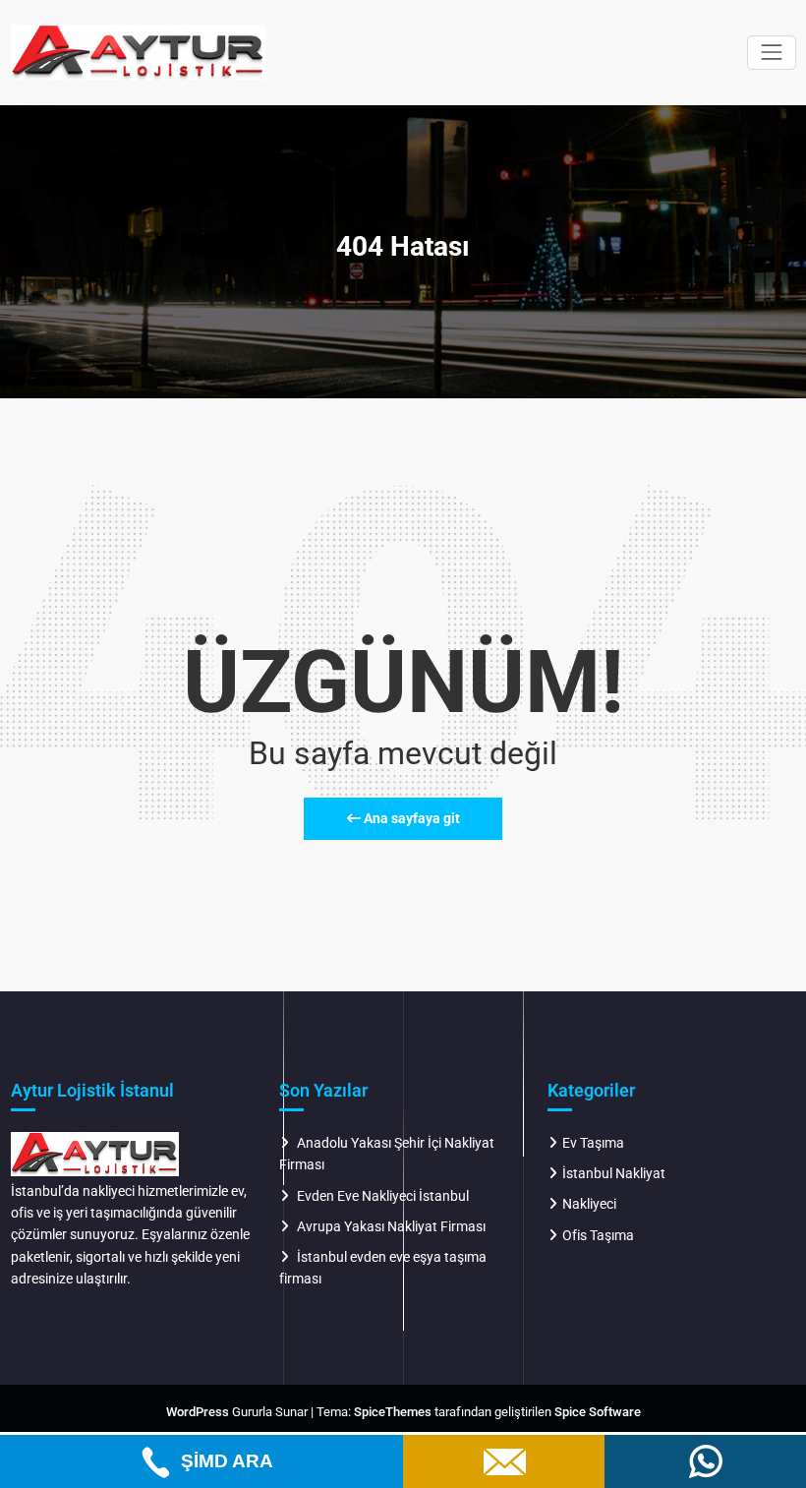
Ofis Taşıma (598, 1235)
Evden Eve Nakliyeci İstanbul (383, 1196)
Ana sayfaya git (410, 818)
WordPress (197, 1411)
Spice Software (597, 1411)
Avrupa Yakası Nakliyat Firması (391, 1226)
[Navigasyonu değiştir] (771, 52)
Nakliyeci (589, 1204)
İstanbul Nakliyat (613, 1173)
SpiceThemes (393, 1411)
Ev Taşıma (593, 1143)
